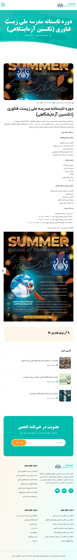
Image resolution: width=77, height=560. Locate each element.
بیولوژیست (33, 532)
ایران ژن (34, 528)
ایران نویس (33, 524)
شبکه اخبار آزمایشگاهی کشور (27, 480)
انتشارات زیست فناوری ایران (27, 471)
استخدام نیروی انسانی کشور (27, 488)
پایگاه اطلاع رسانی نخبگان (29, 484)
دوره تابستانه (51, 228)
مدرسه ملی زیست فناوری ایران (26, 475)
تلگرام (71, 490)
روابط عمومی (60, 103)
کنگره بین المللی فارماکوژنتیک (63, 532)
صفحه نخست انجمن (41, 36)
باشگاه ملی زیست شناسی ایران (27, 516)
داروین (34, 541)
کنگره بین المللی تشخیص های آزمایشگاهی (59, 520)
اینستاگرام (64, 490)
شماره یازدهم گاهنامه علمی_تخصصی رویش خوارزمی (40, 377)
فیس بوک (57, 490)
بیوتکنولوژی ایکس (67, 541)
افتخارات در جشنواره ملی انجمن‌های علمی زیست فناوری (39, 361)
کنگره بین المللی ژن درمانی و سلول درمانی (59, 537)
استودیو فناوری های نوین (41, 556)
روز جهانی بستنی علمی (30, 496)
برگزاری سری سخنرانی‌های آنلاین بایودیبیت (43, 394)
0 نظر (38, 103)
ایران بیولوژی (32, 537)
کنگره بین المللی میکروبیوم (28, 492)
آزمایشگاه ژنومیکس (30, 520)
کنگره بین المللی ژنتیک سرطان (63, 524)
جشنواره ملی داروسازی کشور (63, 528)
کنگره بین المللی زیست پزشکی (63, 516)
